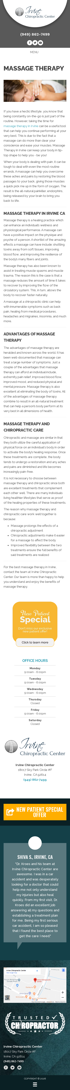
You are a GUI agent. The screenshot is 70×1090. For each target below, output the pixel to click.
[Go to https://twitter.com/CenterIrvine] (35, 43)
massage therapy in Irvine (21, 126)
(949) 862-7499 (35, 34)
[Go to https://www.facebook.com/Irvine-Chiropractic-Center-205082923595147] (29, 43)
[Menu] (35, 1084)
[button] (35, 812)
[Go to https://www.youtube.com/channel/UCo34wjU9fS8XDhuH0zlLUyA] (40, 43)
